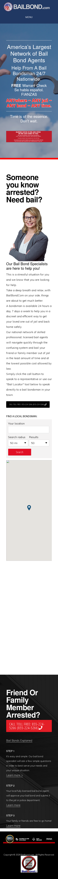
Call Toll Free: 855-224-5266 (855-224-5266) (27, 404)
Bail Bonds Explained (19, 740)
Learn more (13, 805)
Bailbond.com (28, 7)
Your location (16, 423)
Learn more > (14, 775)
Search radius (16, 437)
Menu (29, 17)
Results (33, 437)
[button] (29, 508)
